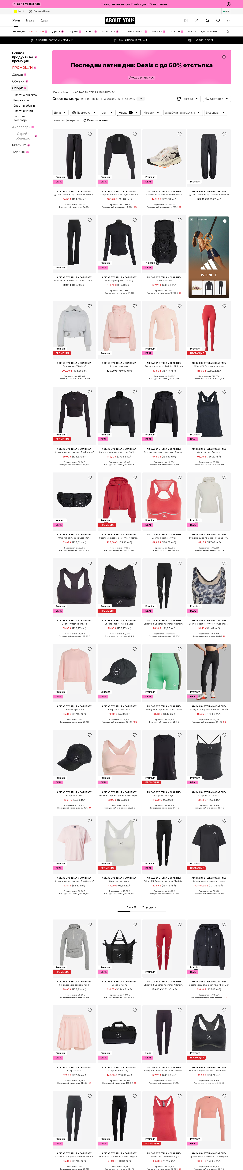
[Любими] (218, 20)
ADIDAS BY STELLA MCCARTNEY (94, 92)
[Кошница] (228, 20)
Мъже (30, 20)
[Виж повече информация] (74, 210)
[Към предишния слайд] (206, 919)
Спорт (67, 92)
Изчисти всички (97, 120)
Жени (16, 20)
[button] (188, 99)
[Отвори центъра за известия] (207, 20)
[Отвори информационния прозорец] (228, 4)
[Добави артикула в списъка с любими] (90, 134)
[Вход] (196, 20)
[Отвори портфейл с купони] (186, 20)
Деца (44, 20)
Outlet (21, 11)
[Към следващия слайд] (227, 919)
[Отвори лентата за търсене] (227, 31)
